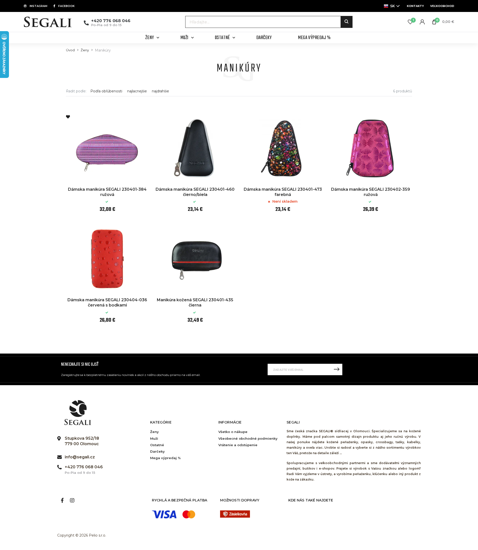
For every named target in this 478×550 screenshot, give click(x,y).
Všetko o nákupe (232, 432)
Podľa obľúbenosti (106, 91)
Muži (154, 438)
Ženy (85, 50)
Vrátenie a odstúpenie (237, 445)
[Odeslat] (336, 369)
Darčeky (157, 451)
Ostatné (157, 445)
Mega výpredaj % (165, 458)
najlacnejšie (137, 91)
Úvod (70, 50)
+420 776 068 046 (110, 20)
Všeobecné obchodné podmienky (248, 438)
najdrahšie (160, 91)
